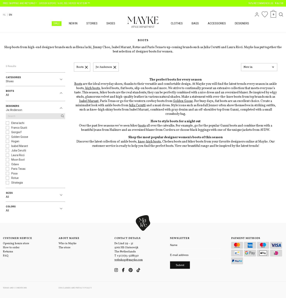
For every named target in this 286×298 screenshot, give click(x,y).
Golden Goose (183, 101)
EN (10, 14)
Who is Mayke (67, 243)
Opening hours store (16, 243)
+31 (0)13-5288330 (128, 256)
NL (4, 14)
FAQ (5, 256)
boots (142, 126)
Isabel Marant (88, 101)
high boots (92, 88)
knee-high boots (149, 142)
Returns (8, 252)
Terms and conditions (15, 288)
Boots (80, 67)
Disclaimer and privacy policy (75, 288)
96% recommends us (265, 3)
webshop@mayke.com (128, 260)
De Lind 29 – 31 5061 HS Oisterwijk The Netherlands (126, 248)
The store (64, 247)
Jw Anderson (104, 67)
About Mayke (69, 238)
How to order (11, 247)
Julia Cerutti (137, 105)
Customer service (17, 238)
